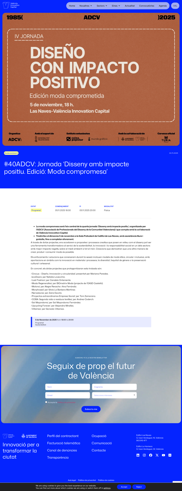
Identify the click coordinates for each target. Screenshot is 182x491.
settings (107, 488)
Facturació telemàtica (63, 443)
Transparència (58, 457)
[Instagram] (144, 455)
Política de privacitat (66, 402)
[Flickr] (169, 455)
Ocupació (99, 436)
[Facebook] (150, 455)
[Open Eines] (119, 5)
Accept (124, 487)
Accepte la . (62, 402)
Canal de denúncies (62, 450)
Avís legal (72, 480)
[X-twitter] (157, 455)
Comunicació (102, 443)
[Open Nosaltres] (91, 5)
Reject (139, 487)
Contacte (99, 450)
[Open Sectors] (106, 5)
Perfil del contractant (63, 436)
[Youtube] (163, 455)
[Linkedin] (137, 455)
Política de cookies (106, 480)
